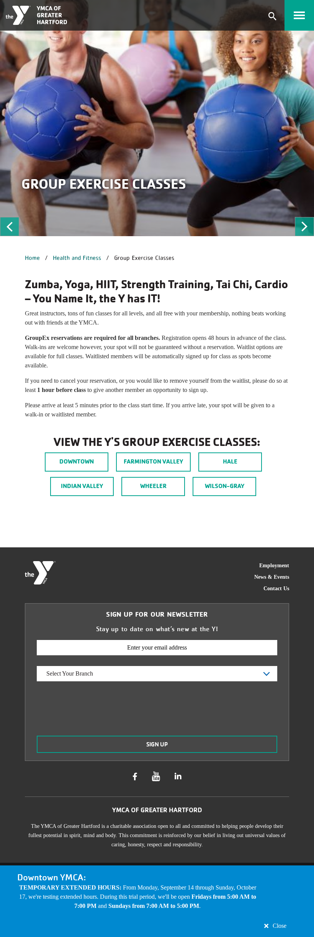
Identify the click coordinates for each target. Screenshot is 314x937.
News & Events (271, 577)
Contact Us (276, 588)
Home (32, 257)
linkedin (178, 776)
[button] (9, 226)
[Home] (18, 15)
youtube (156, 776)
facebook (135, 776)
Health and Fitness (77, 257)
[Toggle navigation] (299, 15)
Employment (274, 565)
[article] (157, 901)
